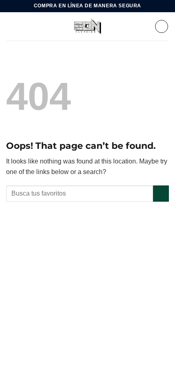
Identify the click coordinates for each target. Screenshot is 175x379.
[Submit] (161, 193)
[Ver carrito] (161, 26)
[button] (11, 26)
